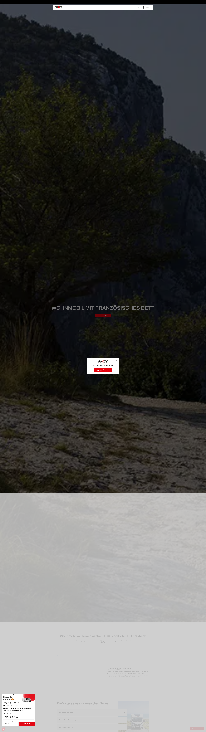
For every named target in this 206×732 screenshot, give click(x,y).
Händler (147, 7)
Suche (138, 1)
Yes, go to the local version (103, 370)
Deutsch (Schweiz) (148, 1)
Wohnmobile (137, 7)
